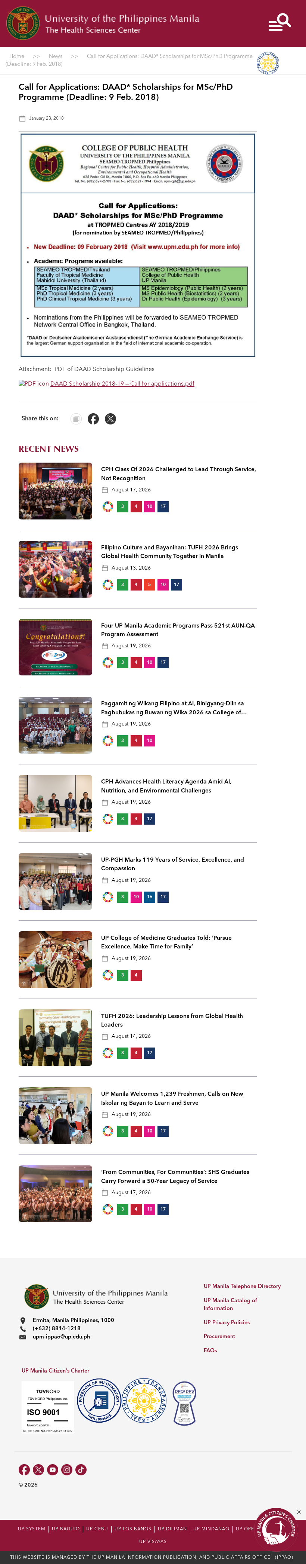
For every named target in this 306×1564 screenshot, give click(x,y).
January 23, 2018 (46, 118)
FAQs (210, 1351)
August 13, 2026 (131, 568)
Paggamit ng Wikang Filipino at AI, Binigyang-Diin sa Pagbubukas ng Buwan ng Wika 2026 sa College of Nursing (172, 709)
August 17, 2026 (131, 490)
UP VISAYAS (153, 1542)
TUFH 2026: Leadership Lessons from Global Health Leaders (172, 1020)
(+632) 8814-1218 (57, 1329)
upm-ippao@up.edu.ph (61, 1337)
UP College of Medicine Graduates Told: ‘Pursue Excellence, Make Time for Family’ (166, 942)
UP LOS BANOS (133, 1529)
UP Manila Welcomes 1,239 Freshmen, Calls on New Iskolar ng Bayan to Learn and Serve (172, 1098)
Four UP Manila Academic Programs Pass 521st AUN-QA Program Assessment (178, 630)
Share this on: (40, 419)
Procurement (219, 1337)
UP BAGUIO (66, 1529)
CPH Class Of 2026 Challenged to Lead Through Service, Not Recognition (178, 474)
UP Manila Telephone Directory (242, 1286)
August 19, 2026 (131, 645)
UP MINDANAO (211, 1529)
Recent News (49, 449)
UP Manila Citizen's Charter (55, 1371)
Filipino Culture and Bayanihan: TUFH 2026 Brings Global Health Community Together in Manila (169, 552)
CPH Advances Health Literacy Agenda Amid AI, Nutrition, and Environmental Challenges (166, 786)
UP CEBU (97, 1529)
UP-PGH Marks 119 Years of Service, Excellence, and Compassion (172, 864)
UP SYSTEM (32, 1529)
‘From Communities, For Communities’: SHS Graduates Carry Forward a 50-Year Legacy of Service (175, 1176)
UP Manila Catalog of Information (230, 1305)
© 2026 (28, 1485)
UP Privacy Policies (227, 1323)
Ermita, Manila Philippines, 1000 (73, 1321)
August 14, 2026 (131, 1036)
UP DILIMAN (172, 1529)
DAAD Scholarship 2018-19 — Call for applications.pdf (122, 384)
